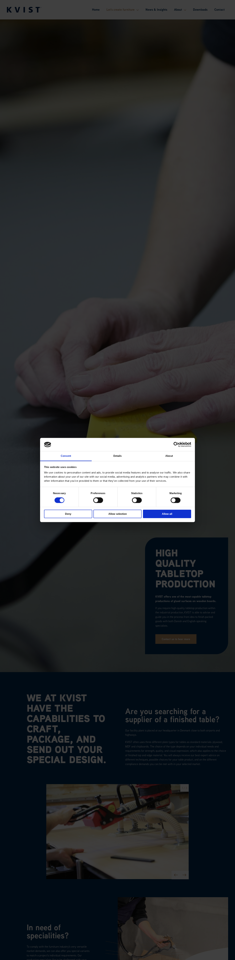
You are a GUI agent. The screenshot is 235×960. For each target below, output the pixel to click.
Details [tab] (117, 455)
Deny (68, 513)
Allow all (167, 513)
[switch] (98, 500)
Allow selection (117, 513)
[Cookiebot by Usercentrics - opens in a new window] (176, 444)
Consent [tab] (66, 455)
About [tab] (169, 455)
